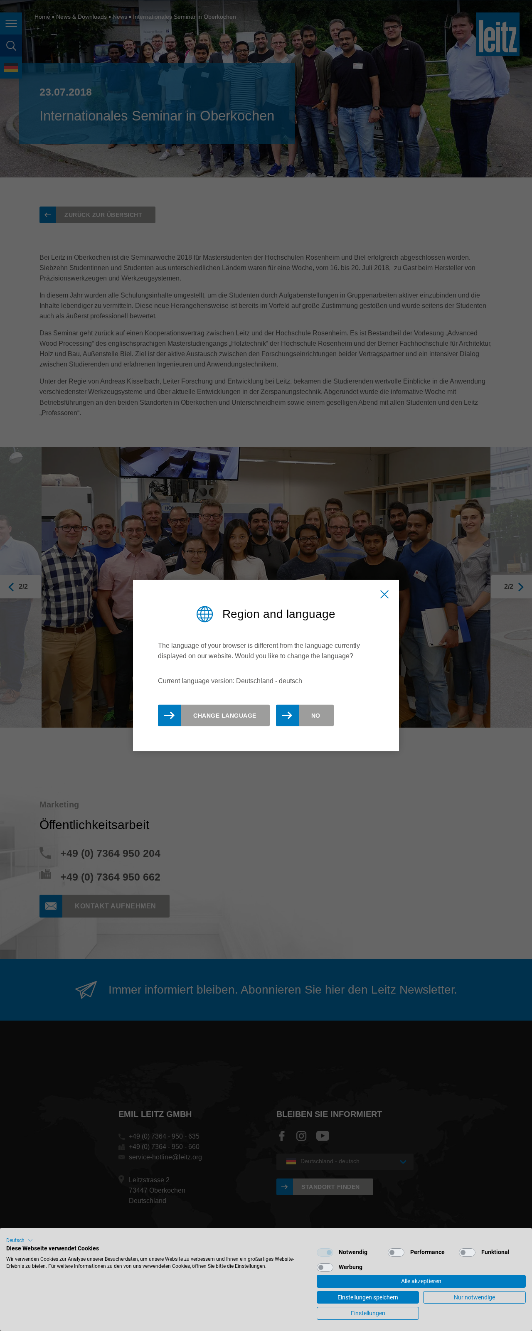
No (315, 715)
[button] (19, 1240)
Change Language (224, 715)
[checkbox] (325, 1252)
